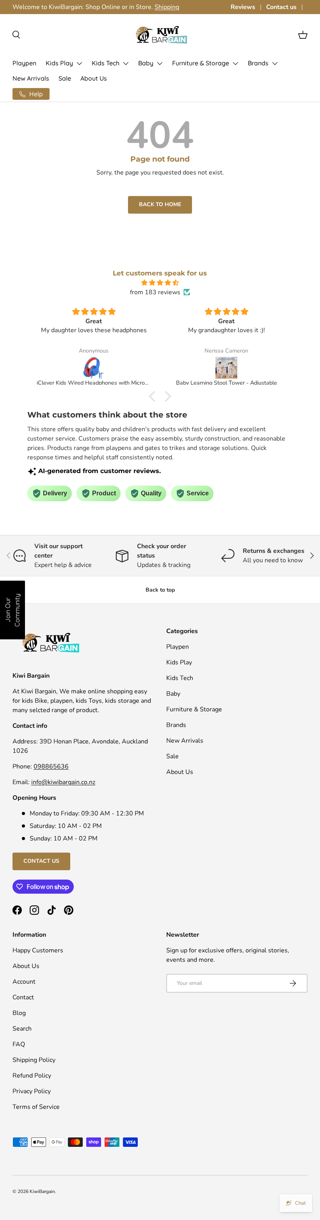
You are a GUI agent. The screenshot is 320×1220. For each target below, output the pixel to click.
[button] (302, 34)
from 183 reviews (155, 292)
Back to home (160, 204)
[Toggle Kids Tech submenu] (125, 63)
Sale (65, 78)
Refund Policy (31, 1075)
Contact (23, 997)
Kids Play (59, 63)
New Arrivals (30, 78)
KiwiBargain (42, 1191)
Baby (145, 63)
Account (24, 981)
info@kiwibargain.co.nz (63, 782)
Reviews (243, 7)
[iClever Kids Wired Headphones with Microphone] (94, 368)
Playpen (24, 63)
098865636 (51, 766)
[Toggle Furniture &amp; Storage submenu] (235, 63)
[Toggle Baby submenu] (159, 63)
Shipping (167, 7)
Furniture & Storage (200, 63)
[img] (160, 283)
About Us (93, 78)
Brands (258, 63)
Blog (19, 1013)
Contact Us (41, 861)
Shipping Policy (33, 1060)
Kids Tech (105, 63)
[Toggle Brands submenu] (274, 63)
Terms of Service (36, 1107)
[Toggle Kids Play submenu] (79, 63)
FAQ (18, 1044)
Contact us (281, 7)
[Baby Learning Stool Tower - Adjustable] (226, 368)
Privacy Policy (31, 1091)
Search (22, 1028)
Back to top (160, 590)
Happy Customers (37, 950)
